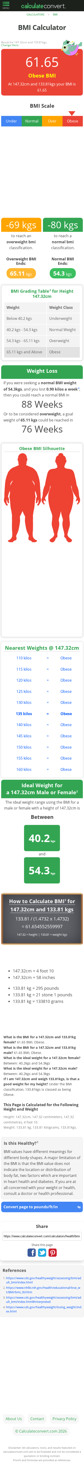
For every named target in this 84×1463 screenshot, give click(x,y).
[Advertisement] (42, 175)
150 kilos (24, 747)
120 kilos (24, 680)
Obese (66, 658)
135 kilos (24, 713)
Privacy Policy (64, 1418)
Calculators (35, 14)
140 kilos (24, 724)
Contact (37, 1418)
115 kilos (24, 669)
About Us (14, 1418)
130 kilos (24, 702)
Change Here (9, 45)
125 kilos (24, 691)
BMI (55, 14)
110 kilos (24, 658)
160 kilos (24, 769)
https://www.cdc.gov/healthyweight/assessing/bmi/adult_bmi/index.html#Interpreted (43, 1299)
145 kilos (24, 736)
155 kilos (24, 758)
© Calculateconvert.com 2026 (41, 1431)
